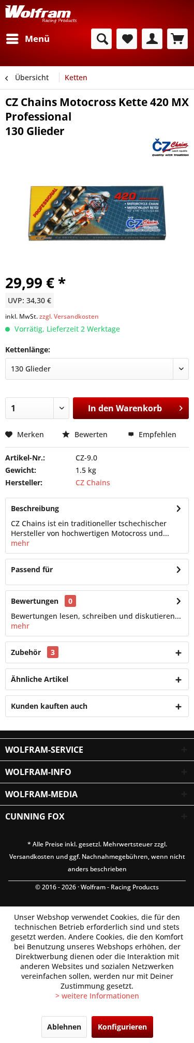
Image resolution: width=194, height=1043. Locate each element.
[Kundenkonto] (152, 38)
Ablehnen (64, 1027)
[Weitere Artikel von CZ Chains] (170, 147)
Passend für (32, 569)
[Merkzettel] (126, 38)
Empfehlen (156, 434)
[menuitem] (27, 38)
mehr (20, 543)
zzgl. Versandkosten (69, 316)
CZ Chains (93, 482)
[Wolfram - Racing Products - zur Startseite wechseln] (41, 14)
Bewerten (91, 434)
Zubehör (33, 652)
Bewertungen (34, 601)
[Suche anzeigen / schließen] (101, 38)
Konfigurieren (122, 1027)
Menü (37, 38)
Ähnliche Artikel (39, 679)
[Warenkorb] (177, 38)
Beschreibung (35, 508)
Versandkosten (31, 856)
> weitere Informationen (97, 996)
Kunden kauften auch (49, 706)
